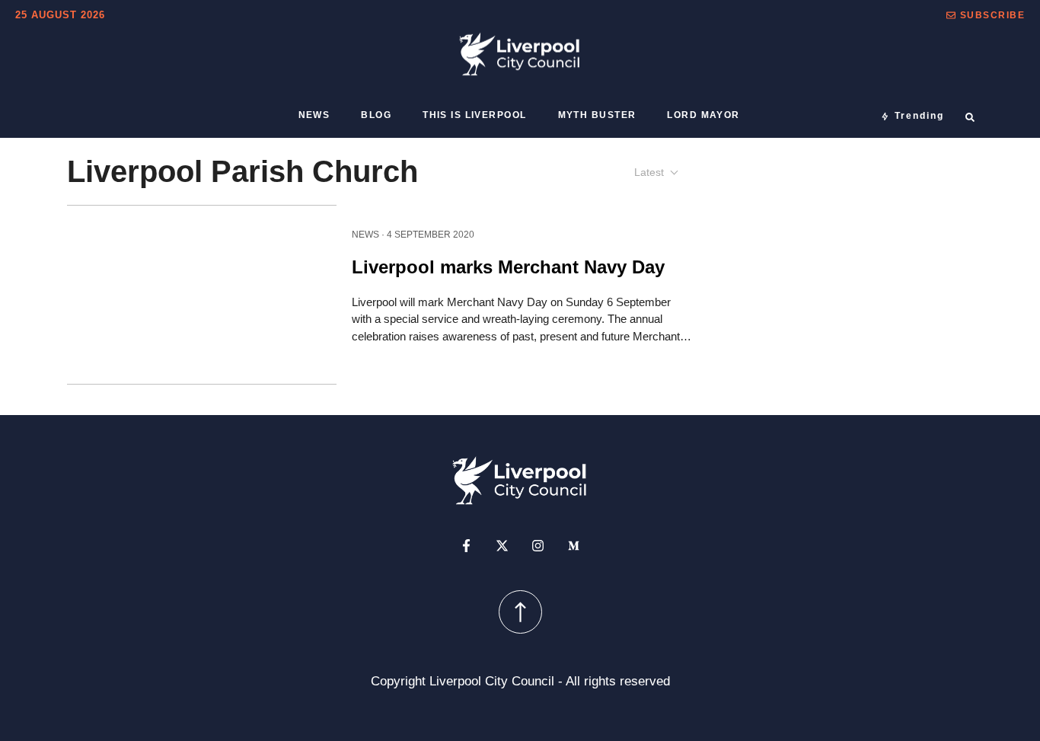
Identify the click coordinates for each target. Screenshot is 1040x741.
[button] (985, 15)
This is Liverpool (474, 115)
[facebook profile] (466, 545)
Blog (376, 115)
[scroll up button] (520, 612)
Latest (649, 172)
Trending (919, 115)
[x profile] (502, 545)
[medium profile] (573, 545)
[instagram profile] (537, 545)
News (314, 115)
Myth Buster (597, 115)
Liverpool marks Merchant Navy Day (508, 266)
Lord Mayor (703, 115)
